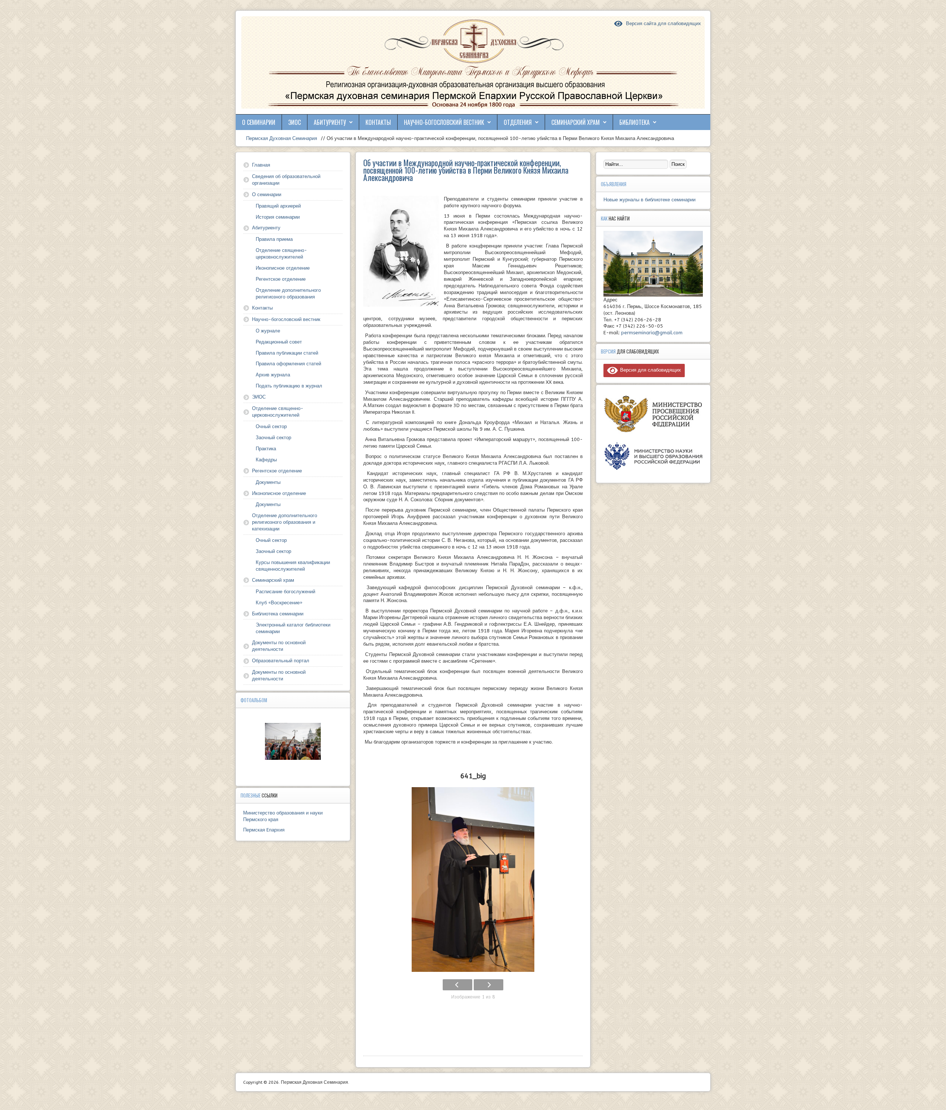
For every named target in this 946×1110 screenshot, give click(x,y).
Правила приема (274, 239)
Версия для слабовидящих (649, 370)
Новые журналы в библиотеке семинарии (649, 199)
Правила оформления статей (288, 363)
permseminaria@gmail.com (652, 332)
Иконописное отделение (283, 268)
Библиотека (634, 122)
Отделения (518, 122)
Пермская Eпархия (264, 830)
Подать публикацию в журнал (289, 386)
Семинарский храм (575, 122)
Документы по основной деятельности (279, 646)
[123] (293, 741)
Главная (261, 165)
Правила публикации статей (287, 353)
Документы (268, 482)
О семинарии (258, 122)
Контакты (378, 122)
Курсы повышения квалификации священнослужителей (293, 566)
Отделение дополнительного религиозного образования (288, 293)
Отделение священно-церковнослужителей (281, 253)
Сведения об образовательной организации (286, 180)
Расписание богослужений (285, 591)
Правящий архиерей (278, 206)
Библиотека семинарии (277, 614)
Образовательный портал (280, 660)
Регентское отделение (281, 279)
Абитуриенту (330, 122)
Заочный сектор (273, 437)
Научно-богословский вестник (444, 122)
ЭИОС (294, 122)
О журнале (268, 331)
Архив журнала (273, 375)
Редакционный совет (279, 342)
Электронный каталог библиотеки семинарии (293, 628)
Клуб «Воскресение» (279, 602)
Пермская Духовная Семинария (281, 138)
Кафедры (266, 459)
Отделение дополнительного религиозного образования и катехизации (284, 522)
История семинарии (278, 217)
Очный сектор (271, 426)
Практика (266, 448)
